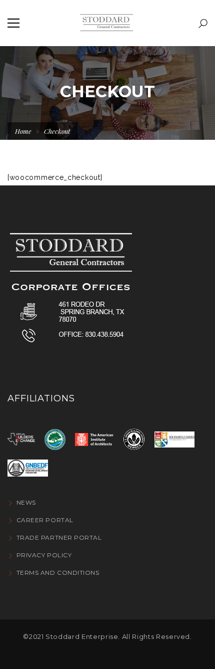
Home (23, 131)
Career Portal (45, 520)
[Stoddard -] (107, 23)
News (26, 502)
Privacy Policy (44, 555)
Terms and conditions (58, 572)
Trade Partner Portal (59, 537)
